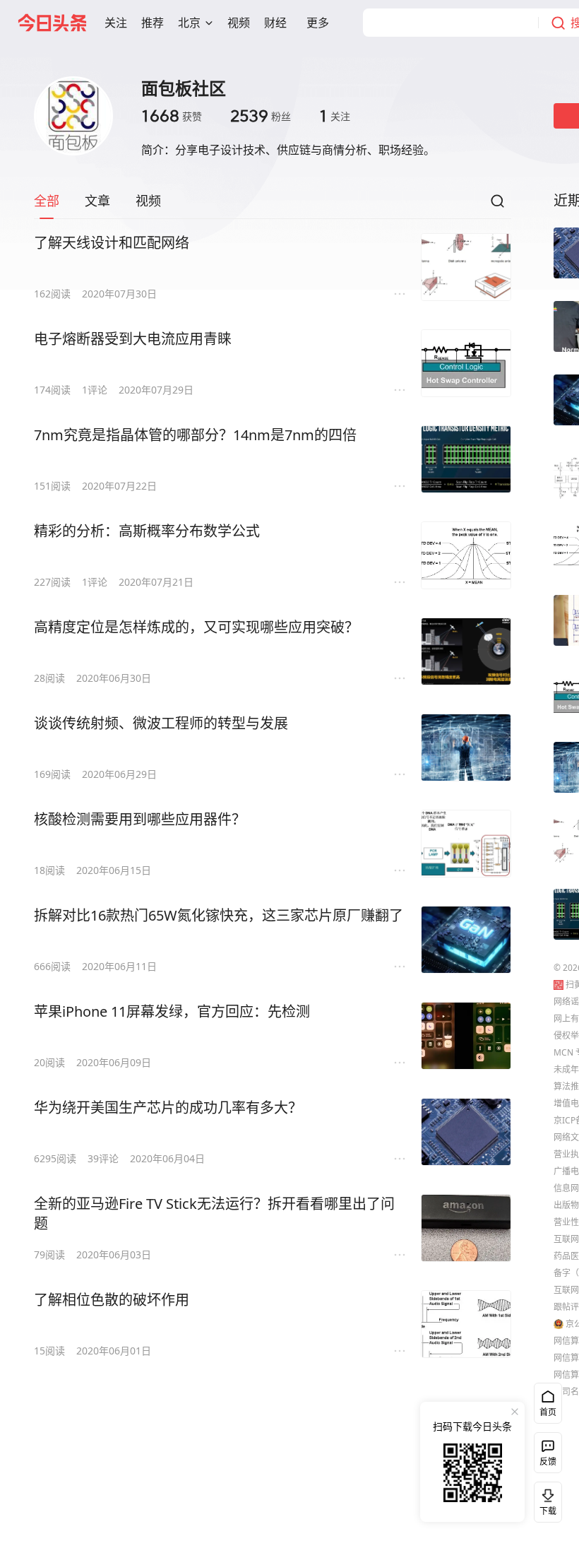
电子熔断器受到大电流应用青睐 (133, 338)
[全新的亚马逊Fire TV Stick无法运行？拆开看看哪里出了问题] (466, 1228)
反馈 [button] (547, 1461)
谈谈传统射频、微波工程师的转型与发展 (161, 723)
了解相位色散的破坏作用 (111, 1299)
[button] (116, 23)
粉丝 (260, 115)
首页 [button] (547, 1412)
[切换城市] (209, 22)
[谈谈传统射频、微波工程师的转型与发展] (466, 747)
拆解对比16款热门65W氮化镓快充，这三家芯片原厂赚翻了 (218, 915)
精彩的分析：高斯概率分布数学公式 (147, 531)
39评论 (103, 1158)
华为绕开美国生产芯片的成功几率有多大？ (168, 1107)
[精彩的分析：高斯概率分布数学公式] (466, 555)
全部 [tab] (46, 200)
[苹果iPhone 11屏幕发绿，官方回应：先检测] (466, 1036)
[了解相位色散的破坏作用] (466, 1324)
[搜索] (497, 205)
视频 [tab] (148, 200)
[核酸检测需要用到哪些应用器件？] (466, 843)
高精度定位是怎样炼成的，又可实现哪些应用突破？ (196, 627)
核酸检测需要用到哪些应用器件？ (140, 819)
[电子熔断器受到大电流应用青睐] (466, 363)
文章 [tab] (97, 200)
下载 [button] (545, 1499)
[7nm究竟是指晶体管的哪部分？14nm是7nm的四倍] (466, 459)
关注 (334, 115)
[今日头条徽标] (52, 23)
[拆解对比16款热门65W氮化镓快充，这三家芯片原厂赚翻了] (466, 939)
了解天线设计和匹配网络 (111, 242)
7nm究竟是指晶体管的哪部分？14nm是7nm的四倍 (195, 434)
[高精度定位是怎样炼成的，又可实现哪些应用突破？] (466, 651)
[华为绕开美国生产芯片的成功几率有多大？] (466, 1132)
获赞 (171, 115)
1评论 (94, 389)
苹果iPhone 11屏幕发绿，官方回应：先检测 (172, 1011)
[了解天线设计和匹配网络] (466, 267)
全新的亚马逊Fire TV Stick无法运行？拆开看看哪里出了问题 (214, 1213)
